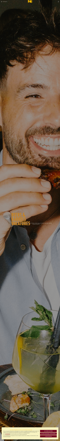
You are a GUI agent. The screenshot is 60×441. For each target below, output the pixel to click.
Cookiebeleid (8, 434)
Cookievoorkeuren (48, 436)
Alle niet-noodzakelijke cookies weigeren (48, 433)
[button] (58, 1)
